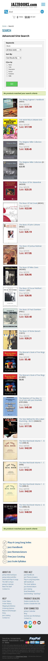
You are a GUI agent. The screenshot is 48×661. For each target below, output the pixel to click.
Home (4, 26)
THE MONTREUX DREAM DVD (30, 120)
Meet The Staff (7, 587)
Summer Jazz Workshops (32, 616)
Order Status (6, 601)
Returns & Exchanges (9, 611)
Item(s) (21, 17)
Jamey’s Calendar (8, 584)
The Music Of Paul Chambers (30, 309)
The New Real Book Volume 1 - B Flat (32, 442)
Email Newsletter (29, 591)
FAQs (4, 613)
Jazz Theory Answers (31, 577)
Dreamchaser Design (21, 656)
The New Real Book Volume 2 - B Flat (32, 506)
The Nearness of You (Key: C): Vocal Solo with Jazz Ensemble (30, 399)
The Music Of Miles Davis (28, 267)
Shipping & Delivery (8, 606)
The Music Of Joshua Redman (30, 246)
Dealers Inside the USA (31, 601)
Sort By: (9, 54)
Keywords (10, 43)
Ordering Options (8, 608)
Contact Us (6, 589)
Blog (25, 613)
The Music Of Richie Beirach (29, 331)
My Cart (33, 17)
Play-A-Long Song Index (19, 542)
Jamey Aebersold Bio (9, 577)
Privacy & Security (14, 640)
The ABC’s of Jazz (8, 582)
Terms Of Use (6, 638)
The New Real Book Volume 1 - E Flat (31, 485)
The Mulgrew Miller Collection (30, 142)
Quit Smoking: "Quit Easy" (32, 594)
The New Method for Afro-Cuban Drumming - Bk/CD (31, 420)
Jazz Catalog (28, 589)
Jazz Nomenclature (17, 552)
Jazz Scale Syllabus (17, 561)
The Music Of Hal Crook (28, 203)
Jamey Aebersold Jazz (9, 575)
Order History (7, 604)
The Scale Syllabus (30, 584)
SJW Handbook (29, 582)
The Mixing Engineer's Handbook (31, 99)
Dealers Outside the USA (32, 604)
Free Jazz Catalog (16, 556)
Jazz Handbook (15, 547)
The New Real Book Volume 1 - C (31, 462)
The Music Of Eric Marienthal (30, 182)
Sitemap (7, 642)
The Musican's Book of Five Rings (32, 352)
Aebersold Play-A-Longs (10, 580)
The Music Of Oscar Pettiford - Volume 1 (30, 289)
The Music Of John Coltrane (29, 225)
